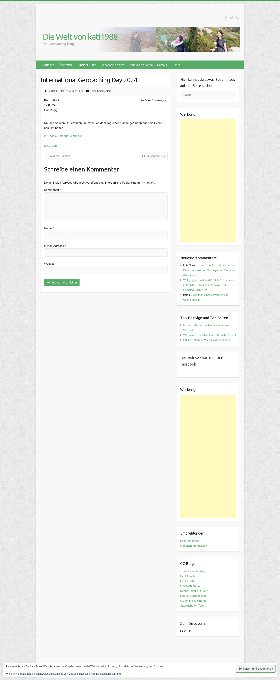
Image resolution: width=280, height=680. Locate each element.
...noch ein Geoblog (193, 571)
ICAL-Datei (51, 145)
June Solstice (60, 156)
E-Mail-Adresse (55, 245)
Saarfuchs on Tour (192, 605)
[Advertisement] (208, 180)
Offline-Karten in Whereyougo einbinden (206, 340)
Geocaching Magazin (194, 545)
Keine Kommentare (101, 91)
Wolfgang (188, 280)
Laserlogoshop (189, 540)
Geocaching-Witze (112, 64)
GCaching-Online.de (193, 600)
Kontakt (162, 64)
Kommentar (52, 189)
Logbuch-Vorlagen (141, 64)
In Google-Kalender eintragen (63, 135)
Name (49, 228)
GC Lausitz (187, 581)
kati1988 (53, 91)
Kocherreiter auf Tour (194, 590)
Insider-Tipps (87, 64)
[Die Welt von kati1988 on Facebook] (226, 17)
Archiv (176, 64)
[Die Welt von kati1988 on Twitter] (231, 17)
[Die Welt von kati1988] (140, 40)
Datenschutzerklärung (108, 673)
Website (49, 263)
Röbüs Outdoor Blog (193, 595)
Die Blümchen (189, 576)
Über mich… (67, 64)
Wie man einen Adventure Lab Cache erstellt (209, 335)
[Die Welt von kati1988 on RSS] (237, 17)
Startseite (48, 64)
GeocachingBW (190, 585)
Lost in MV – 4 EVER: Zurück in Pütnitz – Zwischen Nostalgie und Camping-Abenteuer (209, 270)
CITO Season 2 (154, 156)
